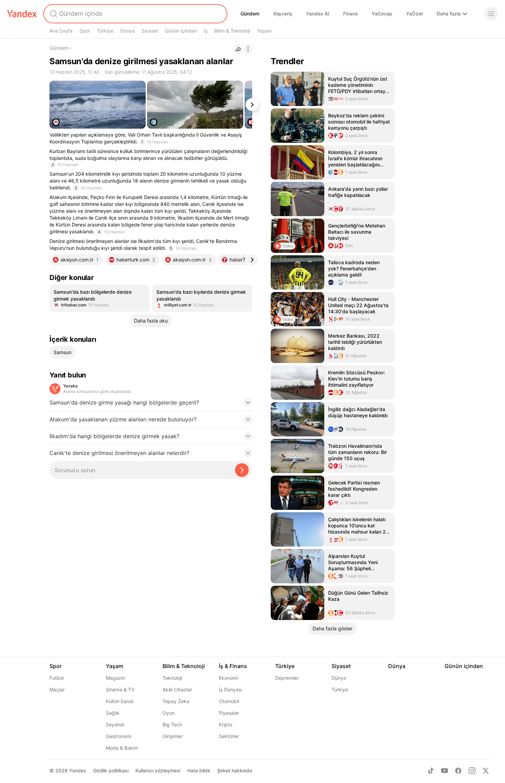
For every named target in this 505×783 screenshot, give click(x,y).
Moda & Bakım (122, 748)
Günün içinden (181, 31)
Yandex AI (317, 13)
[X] (485, 770)
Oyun (168, 713)
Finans (350, 13)
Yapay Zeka (175, 701)
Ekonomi (228, 678)
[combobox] (134, 14)
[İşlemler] (248, 49)
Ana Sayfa (60, 31)
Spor (84, 31)
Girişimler (172, 736)
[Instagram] (472, 770)
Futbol (56, 678)
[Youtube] (444, 770)
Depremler (287, 678)
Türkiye (105, 31)
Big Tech (172, 724)
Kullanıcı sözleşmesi (157, 770)
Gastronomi (118, 736)
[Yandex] (22, 13)
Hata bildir (198, 770)
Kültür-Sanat (120, 701)
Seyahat (115, 724)
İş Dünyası (230, 689)
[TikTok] (430, 770)
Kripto (225, 724)
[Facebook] (458, 770)
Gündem (249, 13)
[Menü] (491, 14)
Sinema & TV (120, 689)
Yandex (77, 770)
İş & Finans (233, 666)
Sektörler (229, 736)
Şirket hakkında (234, 770)
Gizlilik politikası (110, 770)
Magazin (115, 678)
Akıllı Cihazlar (177, 689)
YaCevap (382, 13)
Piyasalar (229, 713)
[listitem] (99, 298)
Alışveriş (282, 13)
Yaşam (264, 31)
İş (205, 31)
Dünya (127, 31)
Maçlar (57, 689)
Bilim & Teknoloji (232, 31)
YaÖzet (414, 13)
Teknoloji (172, 678)
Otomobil (229, 701)
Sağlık (113, 713)
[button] (150, 404)
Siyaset (150, 31)
